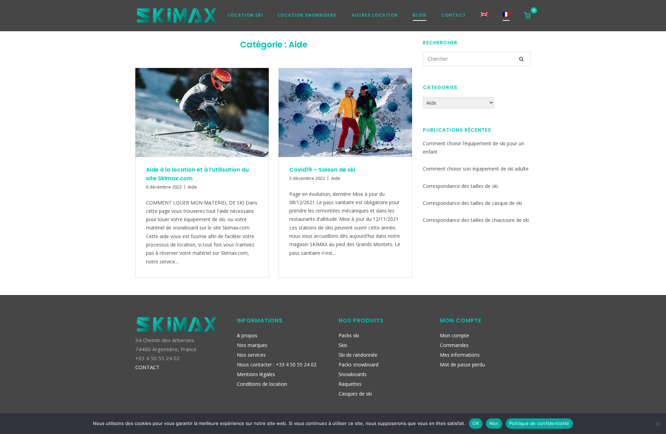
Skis (343, 345)
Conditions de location (262, 384)
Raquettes (350, 384)
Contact (453, 15)
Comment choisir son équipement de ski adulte (476, 168)
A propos (247, 335)
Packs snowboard (358, 364)
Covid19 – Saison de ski (322, 170)
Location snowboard (307, 15)
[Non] (657, 423)
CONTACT (147, 367)
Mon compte (454, 335)
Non (494, 423)
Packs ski (349, 335)
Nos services (251, 354)
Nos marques (252, 345)
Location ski (245, 15)
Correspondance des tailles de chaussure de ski (476, 220)
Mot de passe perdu (462, 364)
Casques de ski (355, 393)
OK (475, 423)
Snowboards (353, 374)
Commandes (454, 345)
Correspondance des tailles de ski (460, 186)
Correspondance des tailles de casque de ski (472, 203)
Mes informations (460, 354)
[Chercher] (521, 59)
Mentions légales (256, 374)
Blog (419, 15)
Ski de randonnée (358, 354)
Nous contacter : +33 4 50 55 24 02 (276, 364)
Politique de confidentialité (539, 423)
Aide (192, 187)
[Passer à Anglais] (484, 16)
